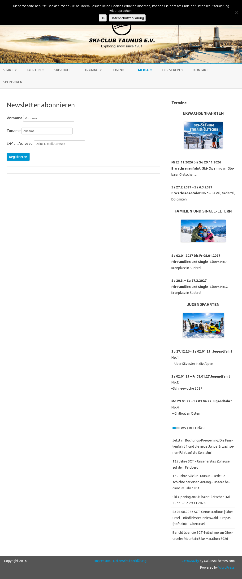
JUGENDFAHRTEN (203, 304)
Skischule (62, 70)
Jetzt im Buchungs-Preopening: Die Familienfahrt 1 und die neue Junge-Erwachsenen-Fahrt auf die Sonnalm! (203, 446)
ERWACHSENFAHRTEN (203, 113)
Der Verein (171, 70)
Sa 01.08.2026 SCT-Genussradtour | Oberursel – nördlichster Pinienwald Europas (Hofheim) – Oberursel (203, 518)
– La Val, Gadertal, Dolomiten (203, 193)
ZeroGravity (190, 561)
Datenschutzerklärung (130, 561)
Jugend (118, 70)
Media (143, 70)
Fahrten (34, 70)
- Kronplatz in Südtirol (200, 262)
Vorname (14, 118)
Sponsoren (12, 82)
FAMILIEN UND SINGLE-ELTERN (203, 211)
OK (102, 18)
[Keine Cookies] (236, 12)
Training (91, 70)
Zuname (14, 131)
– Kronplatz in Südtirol (200, 287)
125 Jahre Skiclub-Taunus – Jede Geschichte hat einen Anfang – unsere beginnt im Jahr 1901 (201, 482)
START (8, 70)
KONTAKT (201, 70)
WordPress (226, 567)
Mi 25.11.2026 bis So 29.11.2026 (196, 162)
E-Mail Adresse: (20, 143)
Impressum (103, 561)
